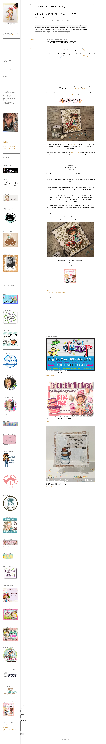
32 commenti (53, 375)
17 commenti (53, 421)
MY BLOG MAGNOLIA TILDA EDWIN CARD (58, 32)
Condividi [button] (32, 39)
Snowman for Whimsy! (56, 484)
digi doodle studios (34, 47)
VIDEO (44, 32)
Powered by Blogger (64, 739)
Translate (14, 35)
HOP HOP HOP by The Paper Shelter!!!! (62, 419)
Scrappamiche (6, 733)
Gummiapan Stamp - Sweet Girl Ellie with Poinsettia (10, 145)
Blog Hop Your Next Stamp (58, 372)
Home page (38, 32)
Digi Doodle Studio (80, 88)
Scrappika (5, 725)
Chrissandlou (6, 727)
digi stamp (32, 48)
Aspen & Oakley (80, 50)
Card (31, 45)
